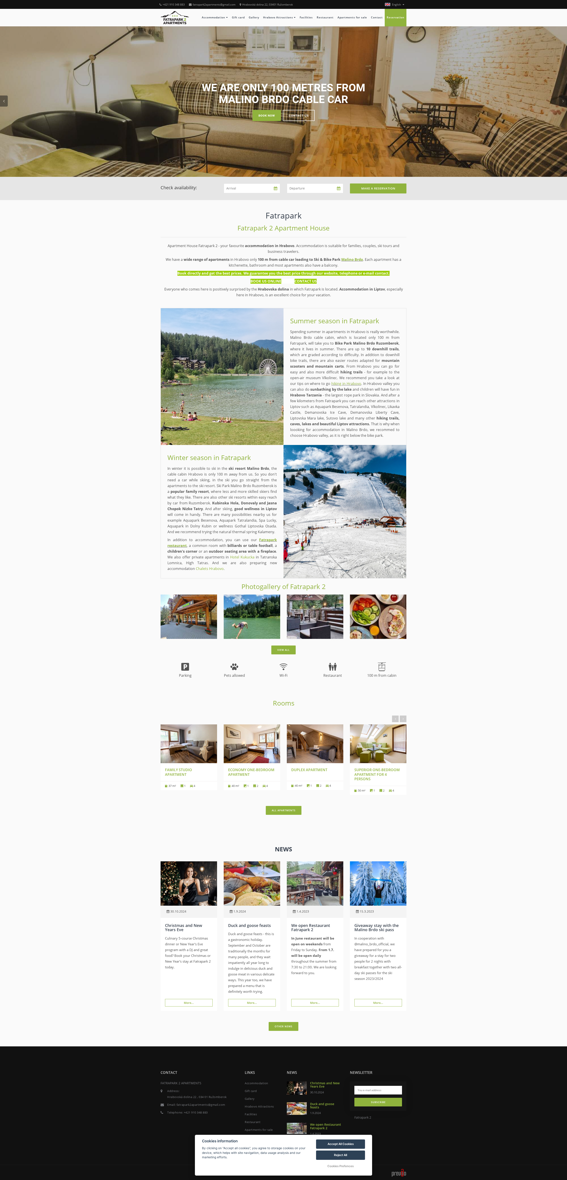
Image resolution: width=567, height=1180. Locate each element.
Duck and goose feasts (249, 925)
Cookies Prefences (340, 1166)
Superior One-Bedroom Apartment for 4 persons (377, 774)
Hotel (234, 557)
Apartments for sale (352, 17)
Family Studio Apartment (178, 772)
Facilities (306, 17)
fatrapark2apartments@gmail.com (214, 4)
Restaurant (325, 17)
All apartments (283, 810)
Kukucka (246, 557)
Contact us (299, 115)
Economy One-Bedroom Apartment (251, 772)
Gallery (254, 17)
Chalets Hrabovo (210, 568)
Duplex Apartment (309, 769)
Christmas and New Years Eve (183, 927)
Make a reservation (378, 188)
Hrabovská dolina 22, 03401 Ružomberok (267, 4)
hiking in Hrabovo (346, 383)
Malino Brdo (352, 259)
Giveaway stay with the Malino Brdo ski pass (376, 927)
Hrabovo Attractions (278, 17)
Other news (283, 1026)
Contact (377, 17)
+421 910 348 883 (174, 4)
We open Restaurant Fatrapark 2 (310, 927)
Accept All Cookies (341, 1144)
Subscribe (378, 1102)
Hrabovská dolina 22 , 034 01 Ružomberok (197, 1097)
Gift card (238, 17)
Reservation (395, 17)
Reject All (340, 1155)
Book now (266, 115)
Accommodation (214, 17)
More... (189, 1003)
